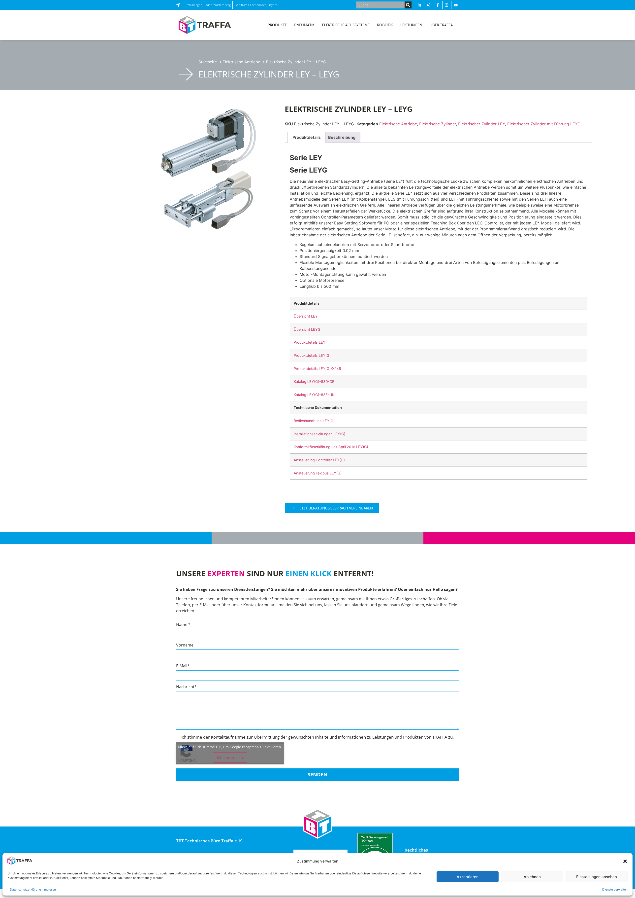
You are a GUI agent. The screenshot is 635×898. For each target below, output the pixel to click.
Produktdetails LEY (309, 342)
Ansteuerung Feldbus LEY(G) (318, 473)
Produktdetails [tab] (306, 137)
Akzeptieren (467, 876)
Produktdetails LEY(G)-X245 (317, 368)
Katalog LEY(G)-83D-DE (314, 381)
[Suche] (408, 4)
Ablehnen (532, 876)
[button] (625, 861)
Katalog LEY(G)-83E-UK (314, 395)
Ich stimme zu (230, 757)
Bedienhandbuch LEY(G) (314, 421)
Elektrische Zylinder (437, 123)
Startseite (207, 61)
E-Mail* (183, 666)
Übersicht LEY (306, 316)
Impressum (50, 889)
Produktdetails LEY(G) (312, 355)
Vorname (184, 645)
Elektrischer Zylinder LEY (481, 123)
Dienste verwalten (615, 889)
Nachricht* (186, 687)
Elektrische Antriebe (241, 61)
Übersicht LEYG (307, 329)
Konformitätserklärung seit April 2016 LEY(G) (331, 447)
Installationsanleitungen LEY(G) (319, 434)
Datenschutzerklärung (25, 889)
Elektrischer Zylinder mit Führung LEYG (543, 123)
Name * (183, 624)
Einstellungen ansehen (596, 876)
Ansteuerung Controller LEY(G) (319, 460)
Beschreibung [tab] (341, 137)
